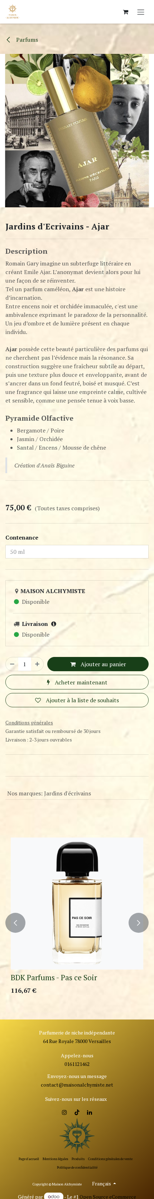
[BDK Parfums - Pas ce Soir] (77, 904)
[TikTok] (77, 1112)
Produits (78, 1159)
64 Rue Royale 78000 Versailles (77, 1041)
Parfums (26, 40)
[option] (77, 923)
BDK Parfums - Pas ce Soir (54, 977)
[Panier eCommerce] (125, 11)
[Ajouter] (37, 664)
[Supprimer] (12, 664)
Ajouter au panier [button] (102, 664)
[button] (15, 923)
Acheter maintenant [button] (80, 682)
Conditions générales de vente (110, 1159)
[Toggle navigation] (141, 12)
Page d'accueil (29, 1159)
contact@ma (56, 1084)
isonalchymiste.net (92, 1084)
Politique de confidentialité (77, 1167)
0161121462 (77, 1064)
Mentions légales (55, 1159)
